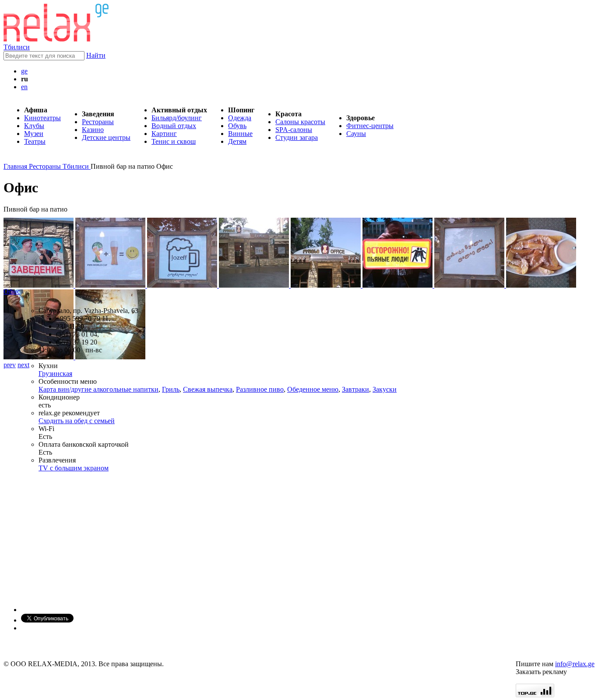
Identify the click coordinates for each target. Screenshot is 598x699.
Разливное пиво (260, 389)
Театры (35, 141)
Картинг (164, 133)
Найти (96, 55)
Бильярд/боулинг (176, 118)
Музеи (33, 133)
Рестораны (98, 121)
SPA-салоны (293, 129)
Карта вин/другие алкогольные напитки (98, 389)
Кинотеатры (42, 118)
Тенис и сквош (173, 141)
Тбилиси (17, 47)
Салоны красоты (300, 121)
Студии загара (296, 137)
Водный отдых (173, 125)
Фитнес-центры (370, 125)
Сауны (356, 133)
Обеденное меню (312, 389)
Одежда (239, 118)
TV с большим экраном (74, 468)
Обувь (237, 125)
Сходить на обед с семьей (77, 420)
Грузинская (55, 373)
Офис (12, 291)
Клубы (34, 125)
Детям (237, 141)
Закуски (385, 389)
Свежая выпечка (207, 389)
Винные (240, 133)
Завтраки (355, 389)
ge (24, 71)
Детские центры (106, 137)
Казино (93, 129)
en (24, 86)
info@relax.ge (574, 664)
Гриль (170, 389)
